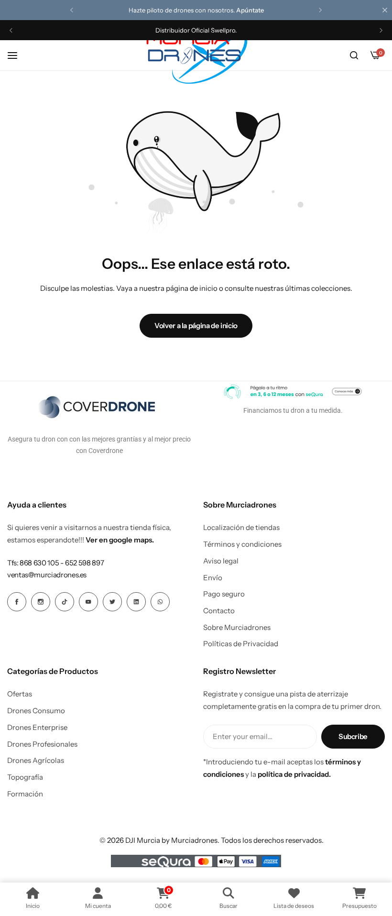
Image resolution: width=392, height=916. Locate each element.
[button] (72, 10)
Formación (25, 794)
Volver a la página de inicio (196, 325)
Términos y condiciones (242, 544)
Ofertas (19, 694)
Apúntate (250, 10)
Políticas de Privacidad (240, 644)
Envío (212, 578)
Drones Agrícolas (35, 760)
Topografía (25, 777)
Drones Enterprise (37, 727)
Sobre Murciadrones (237, 627)
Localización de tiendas (241, 527)
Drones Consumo (36, 710)
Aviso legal (221, 561)
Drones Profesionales (42, 744)
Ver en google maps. (120, 539)
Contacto (219, 611)
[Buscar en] (353, 55)
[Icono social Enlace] (16, 601)
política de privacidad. (294, 774)
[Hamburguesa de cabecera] (17, 55)
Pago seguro (224, 594)
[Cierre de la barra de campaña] (385, 10)
